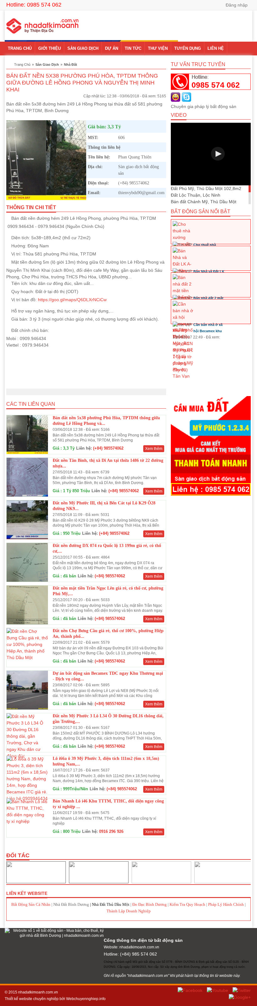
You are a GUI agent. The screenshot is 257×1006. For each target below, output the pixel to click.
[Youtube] (218, 990)
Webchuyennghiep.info (86, 999)
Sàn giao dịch (82, 48)
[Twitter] (242, 990)
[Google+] (240, 996)
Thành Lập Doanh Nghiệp (129, 911)
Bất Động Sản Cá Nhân (30, 904)
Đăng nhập (237, 5)
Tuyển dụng (187, 48)
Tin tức (133, 48)
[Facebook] (191, 990)
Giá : (57, 448)
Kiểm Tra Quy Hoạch (187, 904)
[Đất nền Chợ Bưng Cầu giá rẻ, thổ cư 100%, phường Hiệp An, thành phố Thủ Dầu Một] (27, 644)
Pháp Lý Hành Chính (226, 904)
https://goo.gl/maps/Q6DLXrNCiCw (72, 299)
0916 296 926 (111, 831)
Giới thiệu (49, 48)
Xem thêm (153, 448)
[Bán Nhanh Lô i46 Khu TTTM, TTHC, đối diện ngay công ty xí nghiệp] (27, 811)
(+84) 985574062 (108, 448)
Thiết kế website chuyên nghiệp (32, 999)
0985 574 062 (215, 84)
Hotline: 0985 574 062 (33, 5)
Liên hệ (215, 48)
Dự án (111, 48)
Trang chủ (20, 48)
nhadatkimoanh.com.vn (38, 992)
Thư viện (158, 48)
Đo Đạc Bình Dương (149, 904)
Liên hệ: (84, 448)
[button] (218, 154)
